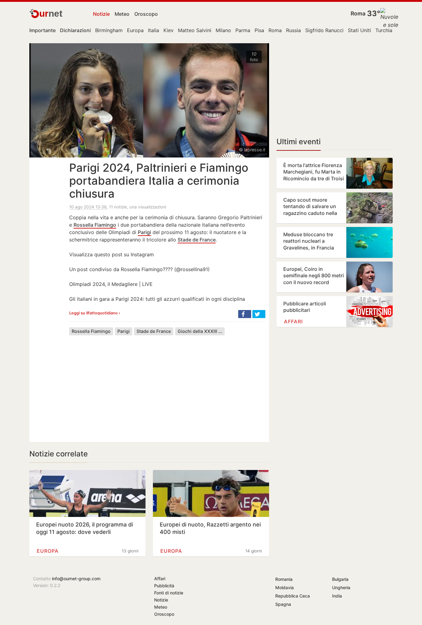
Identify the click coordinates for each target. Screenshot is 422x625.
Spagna (283, 604)
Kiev (168, 30)
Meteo (122, 14)
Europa (135, 30)
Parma (242, 30)
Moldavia (284, 587)
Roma (358, 13)
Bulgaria (340, 579)
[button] (244, 314)
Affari (293, 321)
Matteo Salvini (194, 30)
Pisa (259, 30)
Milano (223, 30)
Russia (293, 30)
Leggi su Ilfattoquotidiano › (94, 313)
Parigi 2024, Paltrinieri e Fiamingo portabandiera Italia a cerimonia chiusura (158, 180)
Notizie (101, 14)
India (337, 595)
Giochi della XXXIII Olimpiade (201, 331)
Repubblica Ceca (292, 595)
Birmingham (109, 30)
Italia (153, 30)
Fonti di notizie (168, 592)
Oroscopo (146, 14)
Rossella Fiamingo (95, 225)
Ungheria (341, 587)
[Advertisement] (167, 384)
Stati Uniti (359, 30)
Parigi (144, 232)
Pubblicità (164, 585)
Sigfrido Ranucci (324, 30)
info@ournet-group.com (76, 578)
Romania (284, 579)
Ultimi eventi (298, 141)
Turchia (383, 30)
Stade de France (197, 240)
